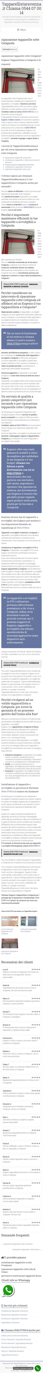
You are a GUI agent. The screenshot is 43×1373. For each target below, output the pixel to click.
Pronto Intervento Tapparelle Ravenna (16, 1339)
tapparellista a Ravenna (10, 1323)
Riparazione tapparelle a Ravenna (18, 158)
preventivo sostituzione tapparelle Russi (21, 1275)
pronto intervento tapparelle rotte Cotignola (7, 931)
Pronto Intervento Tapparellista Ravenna (16, 1343)
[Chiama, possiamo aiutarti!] (38, 1368)
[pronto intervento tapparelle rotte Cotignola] (9, 921)
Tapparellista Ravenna (9, 1355)
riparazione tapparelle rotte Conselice (17, 1244)
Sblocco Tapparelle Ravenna (12, 1351)
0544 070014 (28, 112)
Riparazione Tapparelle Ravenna (13, 1347)
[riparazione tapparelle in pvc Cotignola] (9, 943)
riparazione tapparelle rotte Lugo (17, 169)
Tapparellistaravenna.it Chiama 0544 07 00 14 (21, 8)
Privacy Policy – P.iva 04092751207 (21, 1371)
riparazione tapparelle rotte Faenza (27, 1250)
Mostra (13, 49)
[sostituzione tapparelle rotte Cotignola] (28, 921)
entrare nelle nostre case (13, 386)
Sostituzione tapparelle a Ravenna (14, 1319)
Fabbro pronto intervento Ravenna (14, 1336)
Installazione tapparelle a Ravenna (18, 167)
